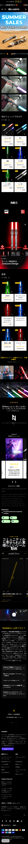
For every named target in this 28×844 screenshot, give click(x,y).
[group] (14, 30)
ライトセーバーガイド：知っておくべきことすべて (6, 796)
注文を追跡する (5, 772)
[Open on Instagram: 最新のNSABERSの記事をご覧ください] (12, 577)
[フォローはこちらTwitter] (6, 821)
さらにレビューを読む (14, 486)
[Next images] (25, 372)
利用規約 (18, 767)
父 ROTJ (7, 296)
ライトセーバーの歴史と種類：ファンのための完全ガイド (6, 790)
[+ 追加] (11, 134)
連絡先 (3, 770)
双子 (20, 138)
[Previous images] (2, 372)
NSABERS (3, 258)
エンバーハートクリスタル (20, 296)
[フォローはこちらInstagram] (10, 821)
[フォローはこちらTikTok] (22, 821)
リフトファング (20, 318)
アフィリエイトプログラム (21, 770)
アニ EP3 (20, 161)
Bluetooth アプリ (6, 761)
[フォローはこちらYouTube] (18, 821)
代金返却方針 (19, 761)
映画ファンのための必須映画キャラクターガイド (6, 783)
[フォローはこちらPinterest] (14, 821)
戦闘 (7, 161)
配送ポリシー (19, 764)
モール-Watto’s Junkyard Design (9, 262)
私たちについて (5, 767)
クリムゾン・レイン (20, 344)
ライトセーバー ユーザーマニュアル (6, 758)
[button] (13, 482)
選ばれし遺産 (7, 343)
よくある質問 (4, 764)
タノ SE (20, 184)
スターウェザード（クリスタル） (7, 319)
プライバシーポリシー (21, 758)
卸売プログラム (19, 774)
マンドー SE (8, 138)
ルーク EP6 (7, 184)
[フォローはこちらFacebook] (2, 821)
